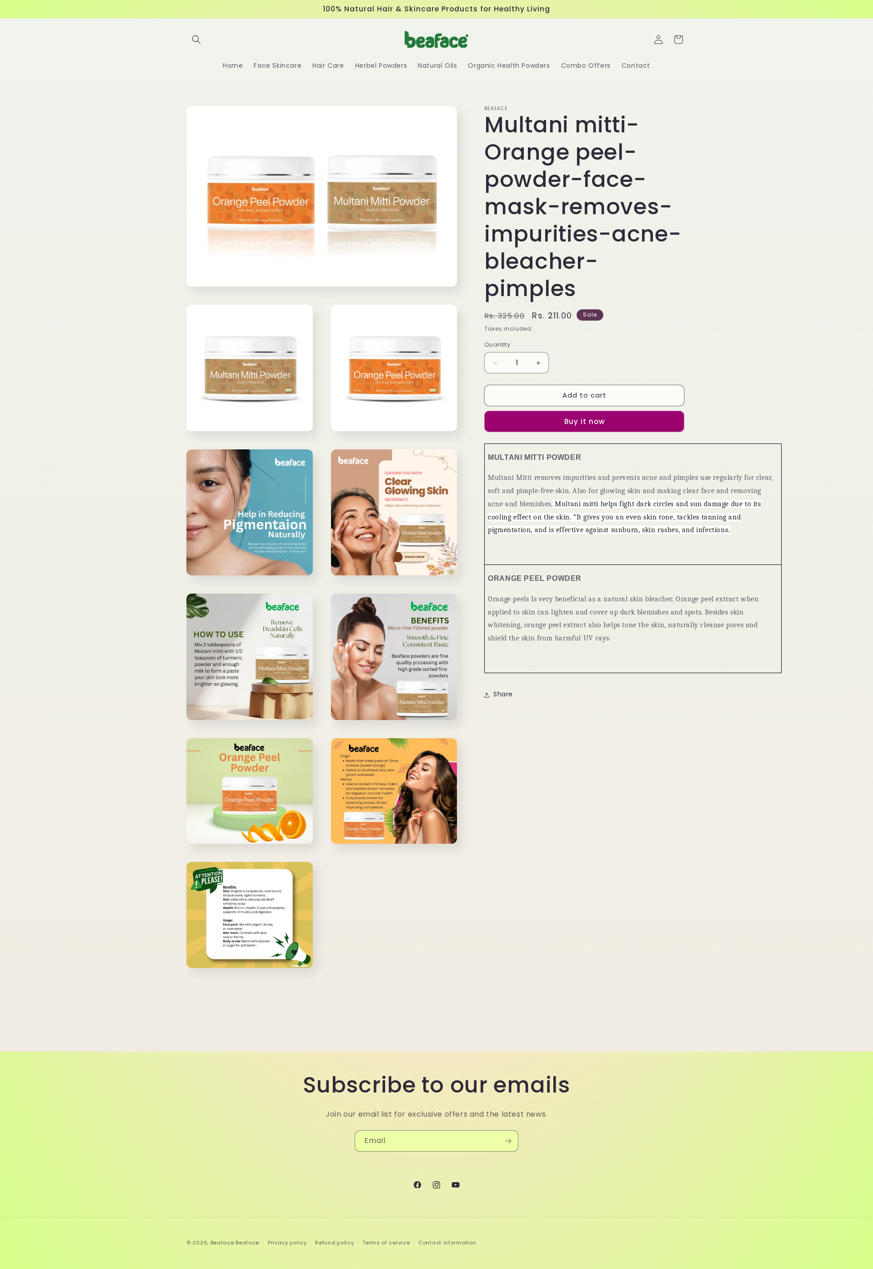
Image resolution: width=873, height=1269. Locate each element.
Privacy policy (287, 1242)
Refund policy (334, 1242)
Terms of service (386, 1242)
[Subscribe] (508, 1141)
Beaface (222, 1242)
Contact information (447, 1242)
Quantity (497, 345)
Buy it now (584, 421)
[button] (196, 40)
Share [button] (503, 694)
